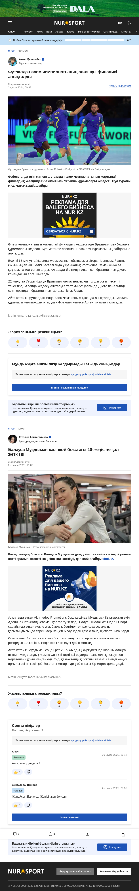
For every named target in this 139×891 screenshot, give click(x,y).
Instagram (115, 407)
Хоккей (59, 31)
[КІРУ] (129, 22)
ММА (40, 31)
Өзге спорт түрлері (89, 31)
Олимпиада (110, 31)
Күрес (70, 31)
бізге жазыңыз (50, 315)
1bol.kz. (108, 559)
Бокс (49, 31)
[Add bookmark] (123, 835)
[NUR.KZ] (69, 23)
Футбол (28, 31)
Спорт (12, 31)
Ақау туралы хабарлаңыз (75, 871)
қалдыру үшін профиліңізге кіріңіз (91, 374)
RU (120, 22)
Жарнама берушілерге (114, 871)
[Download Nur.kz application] (69, 8)
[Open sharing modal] (87, 834)
